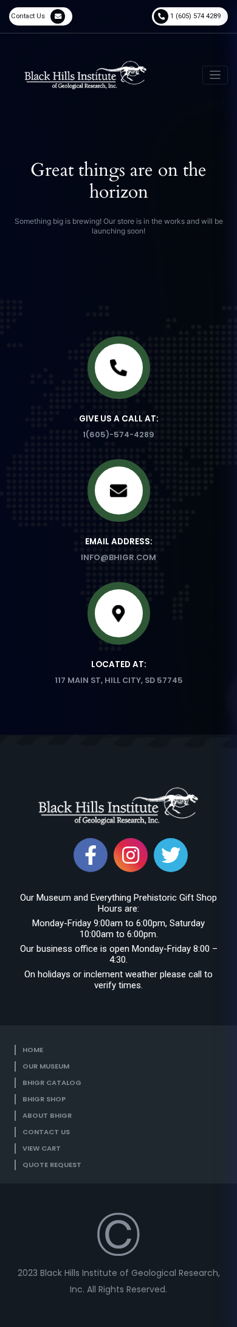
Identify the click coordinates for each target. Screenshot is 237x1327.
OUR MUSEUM (45, 1066)
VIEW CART (41, 1148)
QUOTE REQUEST (51, 1164)
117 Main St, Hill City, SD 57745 (119, 680)
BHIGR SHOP (44, 1099)
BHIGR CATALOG (51, 1082)
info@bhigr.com (118, 557)
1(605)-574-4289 (118, 434)
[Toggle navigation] (215, 75)
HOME (32, 1050)
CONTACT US (46, 1132)
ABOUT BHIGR (47, 1115)
